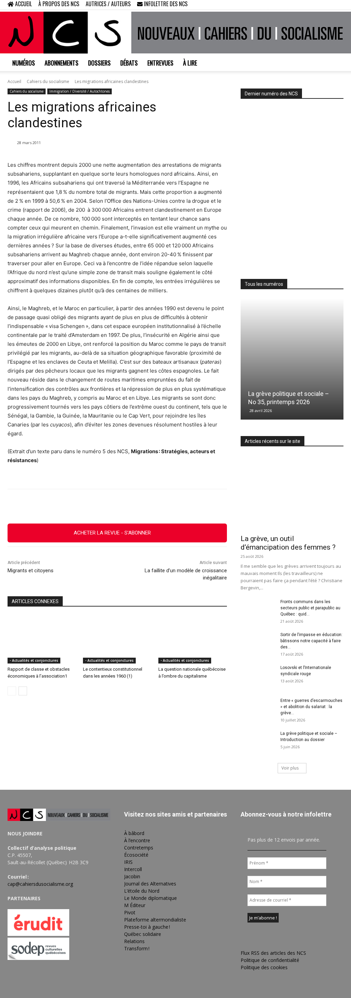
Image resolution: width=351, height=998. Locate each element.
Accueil (14, 81)
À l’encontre (137, 840)
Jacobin (132, 876)
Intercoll (133, 869)
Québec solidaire (142, 934)
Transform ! (136, 948)
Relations (134, 941)
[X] (327, 5)
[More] (164, 506)
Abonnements (61, 62)
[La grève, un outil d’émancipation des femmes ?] (292, 492)
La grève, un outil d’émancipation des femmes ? (288, 543)
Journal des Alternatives (150, 883)
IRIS (128, 862)
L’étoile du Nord (141, 891)
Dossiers (99, 62)
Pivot (129, 912)
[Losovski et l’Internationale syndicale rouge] (258, 677)
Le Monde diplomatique (150, 898)
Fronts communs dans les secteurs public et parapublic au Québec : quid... (310, 608)
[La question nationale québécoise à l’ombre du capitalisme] (192, 639)
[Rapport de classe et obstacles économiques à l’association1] (42, 639)
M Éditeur (134, 905)
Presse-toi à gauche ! (147, 927)
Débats (129, 62)
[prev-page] (12, 690)
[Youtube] (338, 5)
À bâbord (134, 833)
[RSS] (316, 5)
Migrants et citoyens (30, 570)
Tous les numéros (264, 284)
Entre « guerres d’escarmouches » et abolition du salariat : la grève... (311, 706)
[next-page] (23, 690)
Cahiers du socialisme (48, 81)
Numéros (23, 62)
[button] (294, 4)
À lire (190, 62)
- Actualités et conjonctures (34, 660)
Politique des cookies (264, 967)
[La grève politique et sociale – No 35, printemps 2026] (292, 359)
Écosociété (136, 855)
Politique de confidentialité (270, 960)
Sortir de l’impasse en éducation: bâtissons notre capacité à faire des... (311, 640)
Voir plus (290, 768)
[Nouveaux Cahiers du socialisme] (175, 33)
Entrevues (160, 62)
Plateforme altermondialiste (155, 919)
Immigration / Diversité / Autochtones (79, 91)
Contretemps (138, 847)
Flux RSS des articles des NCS (273, 953)
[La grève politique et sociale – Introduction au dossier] (258, 742)
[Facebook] (304, 5)
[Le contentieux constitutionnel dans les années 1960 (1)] (117, 639)
